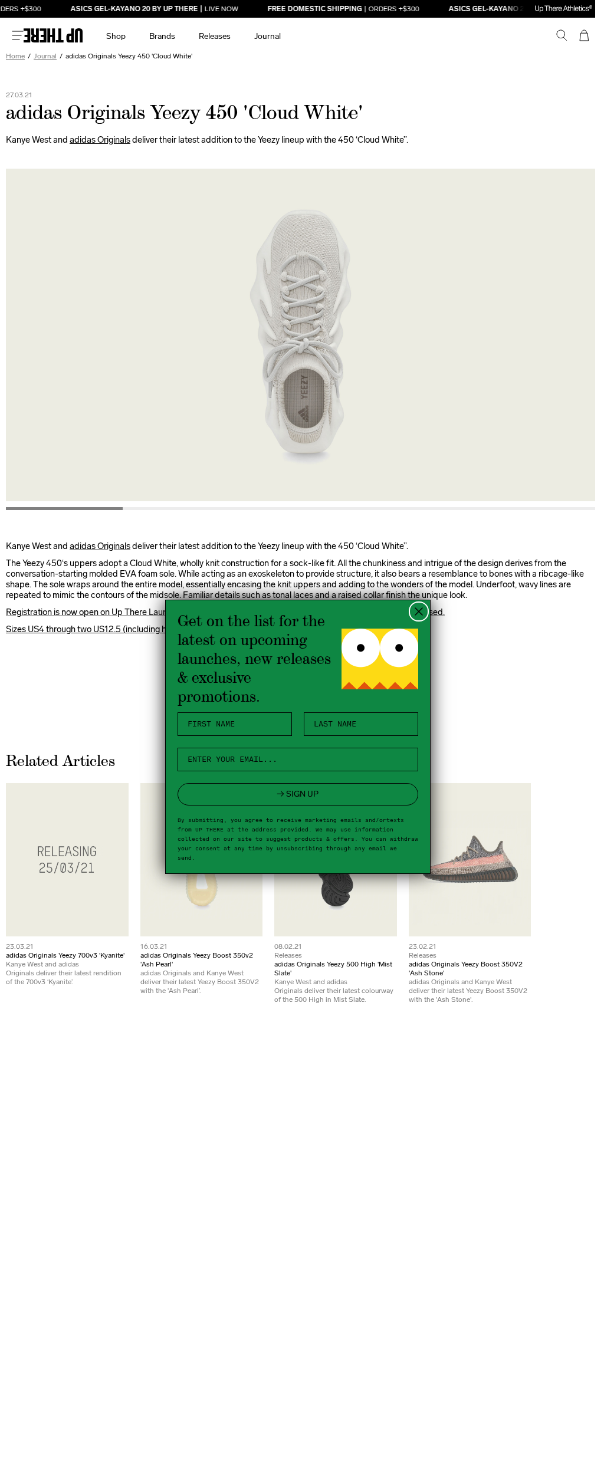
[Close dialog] (419, 611)
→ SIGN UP (298, 794)
